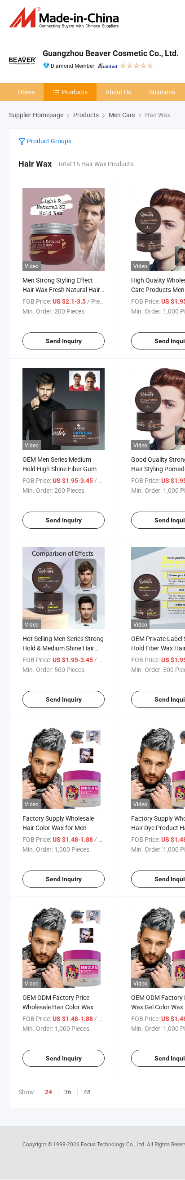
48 (87, 1091)
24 (48, 1092)
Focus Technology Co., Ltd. (114, 1144)
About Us (118, 92)
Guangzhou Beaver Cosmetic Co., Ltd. (111, 53)
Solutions (162, 92)
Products (75, 92)
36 (67, 1091)
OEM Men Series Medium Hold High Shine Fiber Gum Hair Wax (59, 468)
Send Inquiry (64, 341)
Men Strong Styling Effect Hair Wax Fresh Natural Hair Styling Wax (61, 289)
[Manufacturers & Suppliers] (65, 17)
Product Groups (48, 141)
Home (26, 92)
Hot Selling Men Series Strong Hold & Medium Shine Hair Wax (63, 648)
